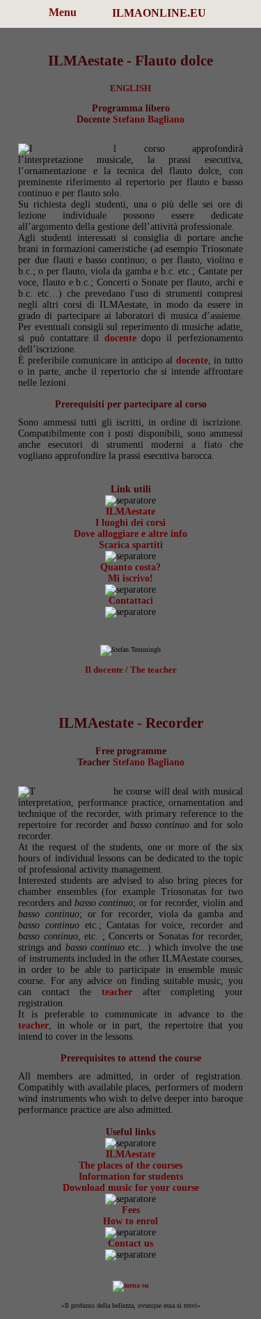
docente (120, 338)
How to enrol (130, 1221)
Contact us (130, 1243)
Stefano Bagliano (148, 119)
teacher (117, 992)
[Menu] (21, 14)
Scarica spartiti (131, 545)
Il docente (104, 669)
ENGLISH (130, 88)
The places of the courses (130, 1165)
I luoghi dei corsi (130, 522)
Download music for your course (131, 1188)
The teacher (153, 669)
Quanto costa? (130, 567)
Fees (131, 1210)
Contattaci (131, 600)
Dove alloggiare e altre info (130, 534)
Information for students (131, 1176)
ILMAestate (130, 511)
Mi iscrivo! (130, 578)
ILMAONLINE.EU (159, 13)
